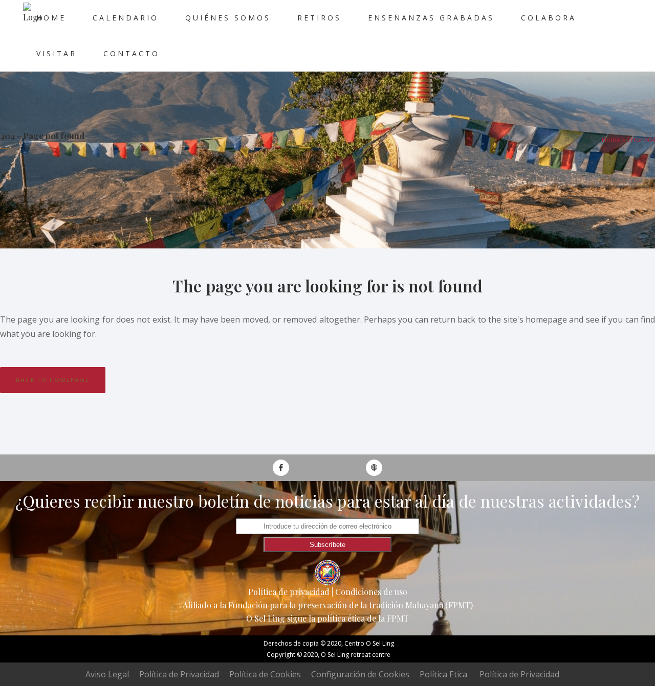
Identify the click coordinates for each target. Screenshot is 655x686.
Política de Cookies (265, 674)
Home (611, 139)
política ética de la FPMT (363, 618)
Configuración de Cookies (360, 674)
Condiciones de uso (371, 591)
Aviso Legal (107, 674)
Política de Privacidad (179, 674)
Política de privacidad (289, 591)
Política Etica (443, 674)
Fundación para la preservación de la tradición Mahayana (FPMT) (350, 605)
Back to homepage (53, 380)
